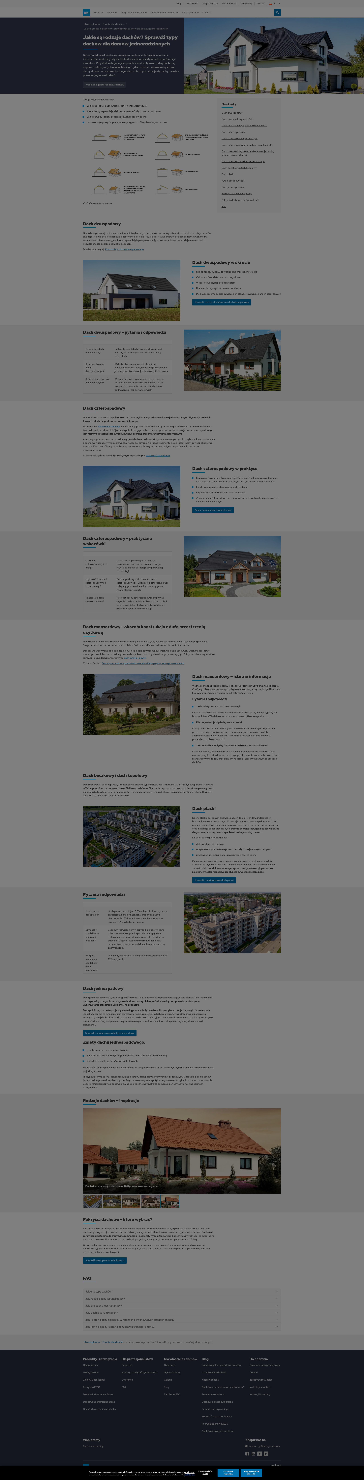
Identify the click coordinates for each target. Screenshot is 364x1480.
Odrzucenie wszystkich (228, 1472)
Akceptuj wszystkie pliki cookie (251, 1472)
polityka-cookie (191, 1475)
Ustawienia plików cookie (205, 1472)
